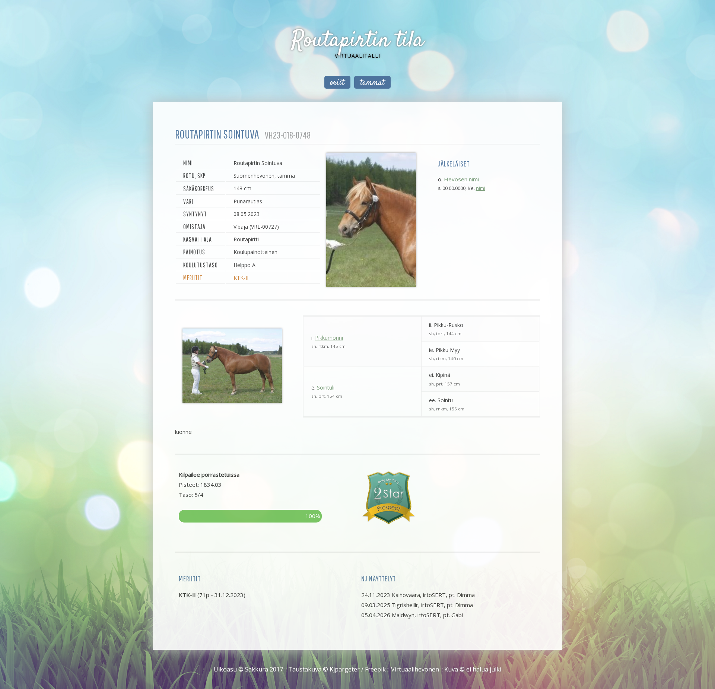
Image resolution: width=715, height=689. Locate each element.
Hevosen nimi (461, 179)
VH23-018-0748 (288, 135)
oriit (337, 83)
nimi (480, 188)
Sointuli (325, 387)
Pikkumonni (329, 337)
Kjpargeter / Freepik (358, 669)
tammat (372, 83)
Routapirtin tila (357, 41)
